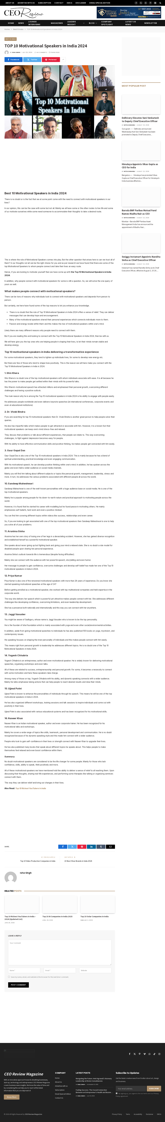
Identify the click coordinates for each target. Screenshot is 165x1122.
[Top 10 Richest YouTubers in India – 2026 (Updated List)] (22, 904)
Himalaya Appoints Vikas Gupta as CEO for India (140, 166)
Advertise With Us (26, 3)
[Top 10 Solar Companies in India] (97, 904)
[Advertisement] (60, 165)
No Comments (42, 52)
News (21, 23)
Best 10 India (11, 39)
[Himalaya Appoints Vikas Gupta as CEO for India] (141, 151)
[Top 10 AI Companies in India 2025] (59, 904)
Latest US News (130, 23)
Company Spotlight (107, 23)
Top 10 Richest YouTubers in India (30, 788)
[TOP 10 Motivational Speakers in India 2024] (60, 138)
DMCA (69, 3)
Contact (58, 3)
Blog (92, 23)
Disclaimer (81, 3)
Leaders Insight (71, 23)
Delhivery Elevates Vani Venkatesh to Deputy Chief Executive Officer (140, 119)
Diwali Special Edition (99, 3)
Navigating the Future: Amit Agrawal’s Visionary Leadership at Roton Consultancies (94, 1079)
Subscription (44, 3)
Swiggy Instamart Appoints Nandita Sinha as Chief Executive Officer (141, 258)
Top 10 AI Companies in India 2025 (57, 916)
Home (11, 23)
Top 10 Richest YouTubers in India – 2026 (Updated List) (20, 917)
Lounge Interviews (34, 23)
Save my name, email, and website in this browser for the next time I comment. (40, 977)
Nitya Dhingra (129, 125)
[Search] (160, 3)
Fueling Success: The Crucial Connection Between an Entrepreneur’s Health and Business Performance (94, 1091)
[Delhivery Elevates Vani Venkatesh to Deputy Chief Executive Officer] (141, 104)
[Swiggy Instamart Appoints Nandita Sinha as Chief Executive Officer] (141, 243)
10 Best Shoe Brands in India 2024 (78, 861)
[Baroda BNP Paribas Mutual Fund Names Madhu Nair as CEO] (141, 197)
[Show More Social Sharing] (63, 59)
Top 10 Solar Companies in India (94, 916)
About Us (10, 3)
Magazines (57, 23)
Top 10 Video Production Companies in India (37, 861)
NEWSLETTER (150, 23)
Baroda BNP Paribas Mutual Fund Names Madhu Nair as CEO (139, 212)
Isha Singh (16, 52)
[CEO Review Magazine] (24, 13)
